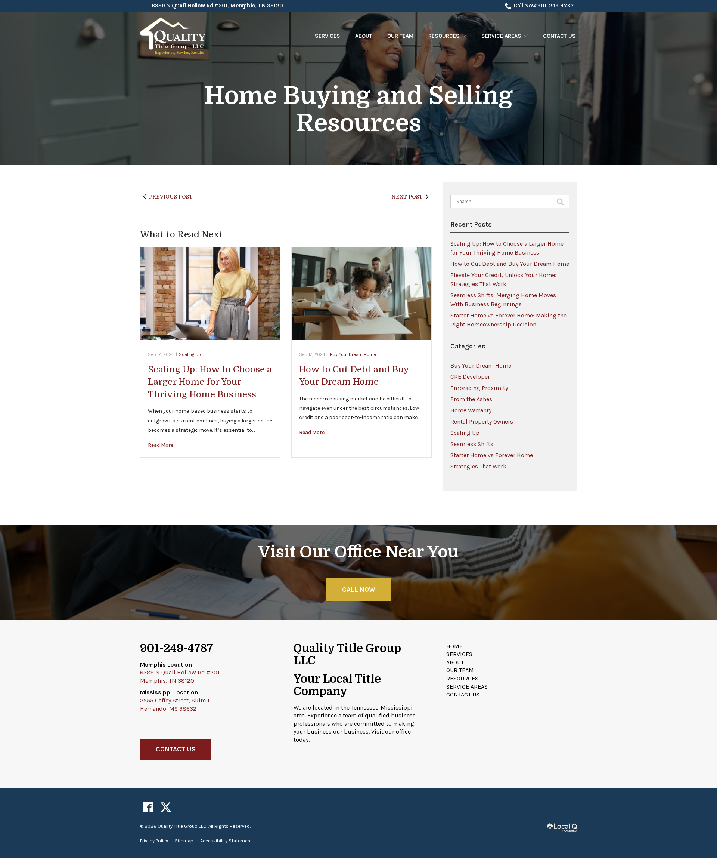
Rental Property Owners (481, 421)
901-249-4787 (176, 648)
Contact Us (559, 36)
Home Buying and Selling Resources (358, 110)
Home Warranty (470, 410)
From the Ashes (471, 399)
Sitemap (184, 840)
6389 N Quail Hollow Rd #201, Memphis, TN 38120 (217, 6)
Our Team (400, 36)
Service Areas (501, 36)
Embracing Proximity (479, 387)
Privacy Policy (154, 840)
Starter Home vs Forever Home (491, 455)
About (363, 36)
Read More (160, 445)
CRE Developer (470, 376)
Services (327, 36)
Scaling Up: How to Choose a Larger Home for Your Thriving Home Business (210, 382)
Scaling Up (190, 354)
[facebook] (148, 807)
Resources (444, 36)
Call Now (358, 589)
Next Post (407, 197)
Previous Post (171, 197)
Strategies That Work (478, 466)
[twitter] (166, 807)
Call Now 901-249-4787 (543, 6)
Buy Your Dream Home (353, 354)
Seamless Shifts (471, 444)
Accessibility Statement (226, 840)
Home (454, 646)
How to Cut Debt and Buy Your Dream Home (509, 263)
